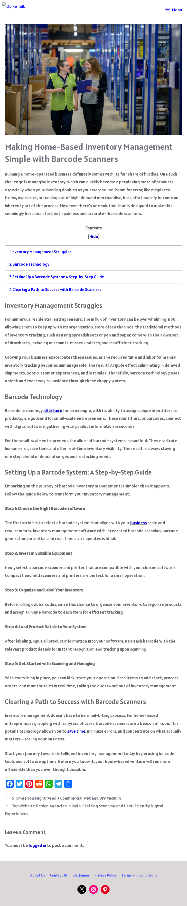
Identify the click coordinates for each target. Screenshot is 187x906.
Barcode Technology (29, 264)
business (138, 522)
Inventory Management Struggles (40, 251)
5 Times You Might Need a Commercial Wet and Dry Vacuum (66, 798)
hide (93, 236)
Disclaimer (81, 875)
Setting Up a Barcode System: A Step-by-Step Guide (56, 277)
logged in (37, 845)
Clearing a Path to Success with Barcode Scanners (55, 289)
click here (53, 410)
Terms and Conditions (139, 875)
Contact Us (59, 875)
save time (76, 731)
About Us (37, 875)
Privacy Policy (105, 875)
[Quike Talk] (33, 9)
